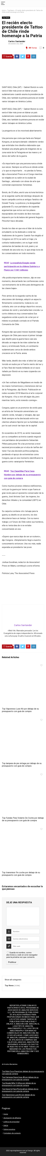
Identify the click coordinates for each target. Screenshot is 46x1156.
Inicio (4, 10)
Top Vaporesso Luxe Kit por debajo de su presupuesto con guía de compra (20, 710)
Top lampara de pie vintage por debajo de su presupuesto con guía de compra (22, 764)
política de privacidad (11, 1122)
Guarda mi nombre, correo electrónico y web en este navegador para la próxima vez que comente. (22, 954)
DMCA (5, 1125)
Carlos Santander (16, 41)
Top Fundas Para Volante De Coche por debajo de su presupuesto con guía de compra (23, 819)
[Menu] (3, 3)
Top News (10, 10)
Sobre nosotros (9, 1129)
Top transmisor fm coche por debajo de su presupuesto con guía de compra (21, 873)
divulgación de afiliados (12, 1118)
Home (5, 1114)
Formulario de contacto (12, 1133)
